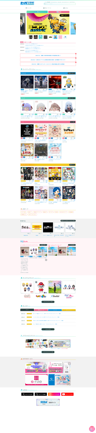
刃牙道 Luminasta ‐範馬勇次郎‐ (41, 90)
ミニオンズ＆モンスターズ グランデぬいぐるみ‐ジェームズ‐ (68, 91)
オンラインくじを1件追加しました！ (34, 45)
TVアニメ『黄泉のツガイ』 (48, 235)
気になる (31, 89)
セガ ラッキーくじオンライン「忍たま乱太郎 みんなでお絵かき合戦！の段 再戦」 (68, 183)
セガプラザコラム (33, 348)
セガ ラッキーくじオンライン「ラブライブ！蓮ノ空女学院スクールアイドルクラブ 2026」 (41, 202)
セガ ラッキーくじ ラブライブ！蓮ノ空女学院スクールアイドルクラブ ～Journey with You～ (55, 159)
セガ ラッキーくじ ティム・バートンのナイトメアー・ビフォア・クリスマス (27, 140)
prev (27, 23)
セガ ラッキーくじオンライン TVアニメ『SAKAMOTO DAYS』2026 (27, 183)
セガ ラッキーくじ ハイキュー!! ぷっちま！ (68, 140)
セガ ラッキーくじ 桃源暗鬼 (26, 201)
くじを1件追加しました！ (31, 43)
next (69, 23)
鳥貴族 (37, 235)
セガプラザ (27, 3)
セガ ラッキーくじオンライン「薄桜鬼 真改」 (41, 183)
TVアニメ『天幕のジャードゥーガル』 (70, 236)
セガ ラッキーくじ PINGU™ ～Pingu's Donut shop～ (55, 140)
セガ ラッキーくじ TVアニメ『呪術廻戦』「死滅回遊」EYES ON (41, 159)
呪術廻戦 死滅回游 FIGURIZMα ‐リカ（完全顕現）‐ (27, 91)
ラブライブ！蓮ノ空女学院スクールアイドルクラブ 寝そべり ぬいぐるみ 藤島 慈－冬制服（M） (55, 116)
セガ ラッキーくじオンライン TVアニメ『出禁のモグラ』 (68, 202)
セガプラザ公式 (27, 394)
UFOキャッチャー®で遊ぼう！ (56, 348)
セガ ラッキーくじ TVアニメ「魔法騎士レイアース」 (27, 159)
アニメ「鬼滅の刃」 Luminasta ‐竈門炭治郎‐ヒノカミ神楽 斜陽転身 (55, 91)
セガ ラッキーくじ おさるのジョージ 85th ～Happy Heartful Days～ (41, 140)
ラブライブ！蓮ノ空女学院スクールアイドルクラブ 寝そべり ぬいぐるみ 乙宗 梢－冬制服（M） (27, 116)
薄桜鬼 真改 (26, 235)
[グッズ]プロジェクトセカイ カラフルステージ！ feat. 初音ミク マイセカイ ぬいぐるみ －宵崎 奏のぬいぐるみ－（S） (68, 116)
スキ (29, 89)
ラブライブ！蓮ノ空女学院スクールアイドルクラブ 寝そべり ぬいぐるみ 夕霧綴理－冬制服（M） (41, 116)
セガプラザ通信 (41, 394)
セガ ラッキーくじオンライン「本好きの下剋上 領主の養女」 (55, 202)
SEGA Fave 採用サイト (48, 402)
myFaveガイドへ (92, 429)
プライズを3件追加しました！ (32, 50)
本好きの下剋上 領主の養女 (58, 236)
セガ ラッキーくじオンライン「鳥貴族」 (55, 183)
